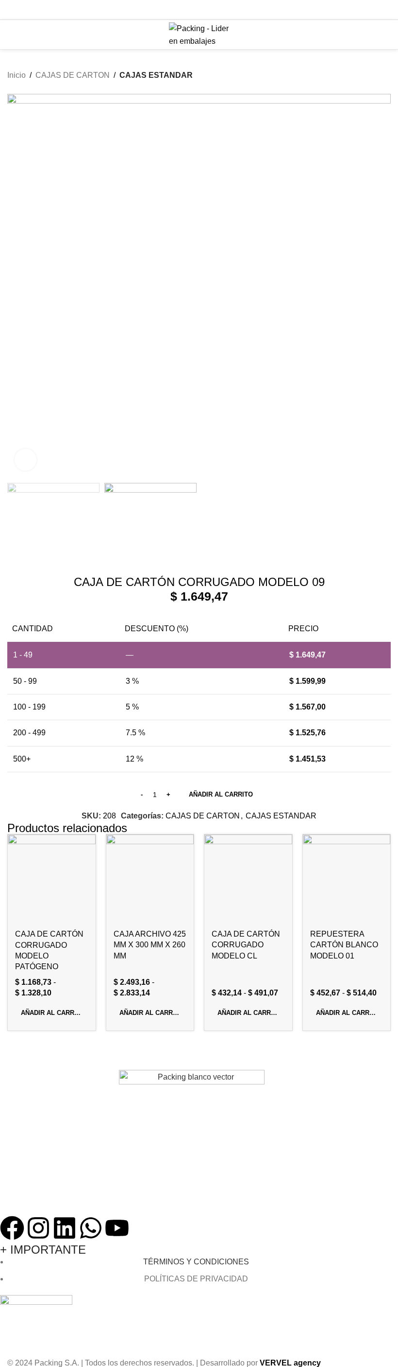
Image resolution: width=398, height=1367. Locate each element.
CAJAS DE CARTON (72, 75)
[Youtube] (117, 1228)
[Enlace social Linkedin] (211, 9)
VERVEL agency (290, 1363)
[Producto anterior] (366, 88)
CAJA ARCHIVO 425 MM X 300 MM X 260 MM (150, 945)
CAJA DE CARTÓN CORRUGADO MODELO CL (246, 945)
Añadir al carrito (221, 794)
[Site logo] (199, 34)
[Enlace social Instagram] (187, 9)
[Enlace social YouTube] (199, 9)
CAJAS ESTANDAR (156, 75)
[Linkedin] (64, 1228)
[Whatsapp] (91, 1228)
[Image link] (192, 1142)
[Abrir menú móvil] (11, 34)
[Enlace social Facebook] (174, 9)
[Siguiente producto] (386, 88)
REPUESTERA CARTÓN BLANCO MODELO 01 (344, 945)
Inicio (16, 75)
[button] (51, 1013)
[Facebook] (12, 1228)
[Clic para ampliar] (25, 460)
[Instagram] (38, 1228)
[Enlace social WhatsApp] (223, 9)
